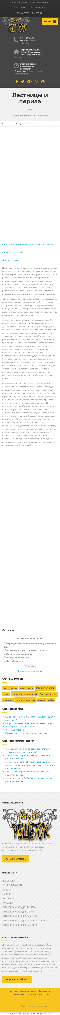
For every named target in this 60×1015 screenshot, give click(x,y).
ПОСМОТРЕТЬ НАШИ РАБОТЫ (30, 13)
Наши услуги (44, 991)
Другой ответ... (14, 661)
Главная (13, 991)
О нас (47, 994)
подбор (51, 700)
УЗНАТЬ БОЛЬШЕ (15, 858)
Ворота (6, 688)
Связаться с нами (27, 991)
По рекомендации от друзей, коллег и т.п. (28, 650)
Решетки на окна (48, 694)
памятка (41, 700)
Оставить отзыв (39, 7)
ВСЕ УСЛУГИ (8, 880)
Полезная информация (24, 693)
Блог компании (35, 994)
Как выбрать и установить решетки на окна (26, 733)
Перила (6, 694)
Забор (14, 688)
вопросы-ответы (25, 699)
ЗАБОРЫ (6, 894)
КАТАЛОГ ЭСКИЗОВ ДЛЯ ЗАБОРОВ (19, 916)
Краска (30, 688)
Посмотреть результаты (30, 671)
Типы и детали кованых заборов (20, 726)
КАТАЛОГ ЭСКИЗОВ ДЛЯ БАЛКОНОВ (20, 924)
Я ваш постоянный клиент (20, 654)
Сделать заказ (21, 7)
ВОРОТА (6, 889)
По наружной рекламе (18, 657)
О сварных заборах (14, 729)
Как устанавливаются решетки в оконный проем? (29, 723)
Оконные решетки (45, 687)
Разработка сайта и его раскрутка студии (34, 1006)
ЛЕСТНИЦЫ (8, 898)
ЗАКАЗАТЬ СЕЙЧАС (16, 979)
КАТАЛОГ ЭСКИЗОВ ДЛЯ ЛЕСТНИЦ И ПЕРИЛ (24, 920)
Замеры (22, 688)
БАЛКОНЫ (7, 902)
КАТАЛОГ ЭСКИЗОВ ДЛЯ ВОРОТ (18, 911)
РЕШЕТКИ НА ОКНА (12, 885)
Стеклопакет (8, 700)
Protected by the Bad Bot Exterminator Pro (30, 1013)
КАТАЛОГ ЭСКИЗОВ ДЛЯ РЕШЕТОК (19, 907)
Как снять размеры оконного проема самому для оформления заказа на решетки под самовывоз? (30, 765)
